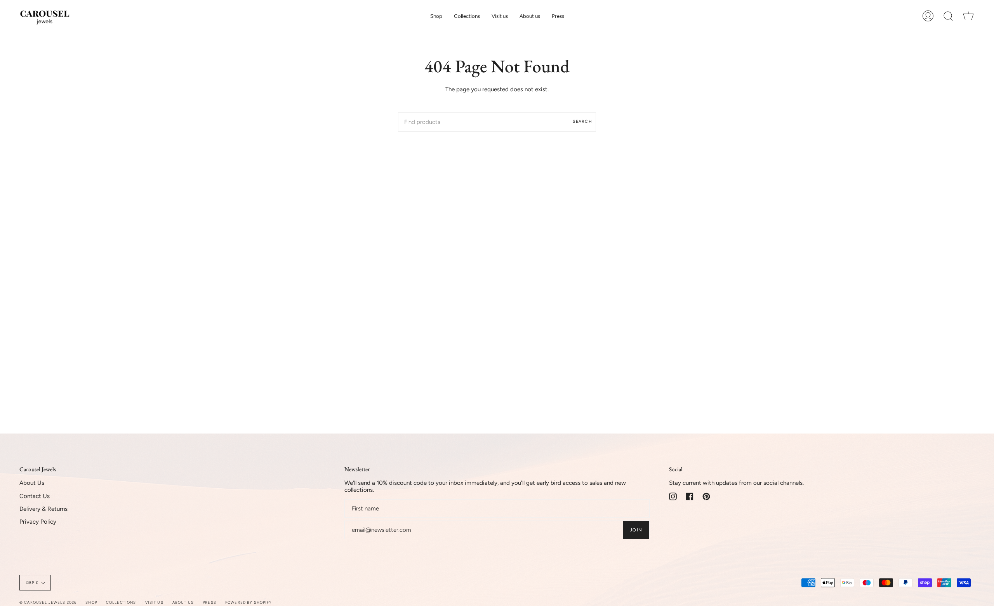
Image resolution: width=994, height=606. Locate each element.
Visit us (154, 602)
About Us (31, 482)
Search (582, 121)
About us (183, 602)
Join (636, 530)
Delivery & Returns (43, 508)
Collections (121, 602)
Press (209, 602)
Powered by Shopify (248, 602)
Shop (91, 602)
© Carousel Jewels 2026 (47, 602)
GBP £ (32, 582)
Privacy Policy (37, 521)
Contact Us (34, 496)
